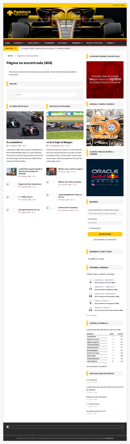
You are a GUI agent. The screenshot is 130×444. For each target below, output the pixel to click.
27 (69, 146)
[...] (60, 161)
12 (77, 210)
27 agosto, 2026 (15, 146)
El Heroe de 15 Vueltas (68, 207)
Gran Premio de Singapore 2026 (107, 303)
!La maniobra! (14, 142)
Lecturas (62, 43)
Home (7, 43)
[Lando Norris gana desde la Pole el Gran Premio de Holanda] (11, 171)
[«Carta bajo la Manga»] (65, 125)
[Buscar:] (45, 95)
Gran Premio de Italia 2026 (105, 283)
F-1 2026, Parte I (25, 197)
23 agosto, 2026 (26, 176)
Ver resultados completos (96, 366)
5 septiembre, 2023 (66, 210)
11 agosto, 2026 (26, 199)
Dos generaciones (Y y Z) (29, 210)
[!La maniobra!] (25, 125)
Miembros (76, 43)
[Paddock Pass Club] (65, 39)
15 (76, 184)
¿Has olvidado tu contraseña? (105, 240)
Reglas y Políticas (95, 43)
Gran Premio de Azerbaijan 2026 (107, 296)
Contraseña (92, 219)
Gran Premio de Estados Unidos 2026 (109, 310)
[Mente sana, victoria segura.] (51, 171)
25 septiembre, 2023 (56, 146)
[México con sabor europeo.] (51, 184)
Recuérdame (95, 228)
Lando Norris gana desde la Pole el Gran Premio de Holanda (30, 171)
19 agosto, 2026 (26, 187)
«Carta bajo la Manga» (59, 142)
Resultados (33, 43)
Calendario (49, 43)
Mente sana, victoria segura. (70, 169)
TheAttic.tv (109, 438)
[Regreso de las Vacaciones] (11, 186)
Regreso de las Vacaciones (30, 184)
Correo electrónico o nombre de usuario (103, 210)
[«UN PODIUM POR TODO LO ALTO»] (51, 197)
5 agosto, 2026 (25, 212)
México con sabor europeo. (70, 182)
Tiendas (110, 43)
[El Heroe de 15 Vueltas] (51, 210)
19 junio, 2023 (65, 172)
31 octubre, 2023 (65, 184)
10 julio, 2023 (64, 200)
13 (73, 200)
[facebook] (124, 48)
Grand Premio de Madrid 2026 (106, 289)
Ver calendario (91, 315)
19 (74, 172)
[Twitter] (119, 48)
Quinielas (18, 43)
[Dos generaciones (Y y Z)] (11, 212)
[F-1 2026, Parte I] (11, 199)
